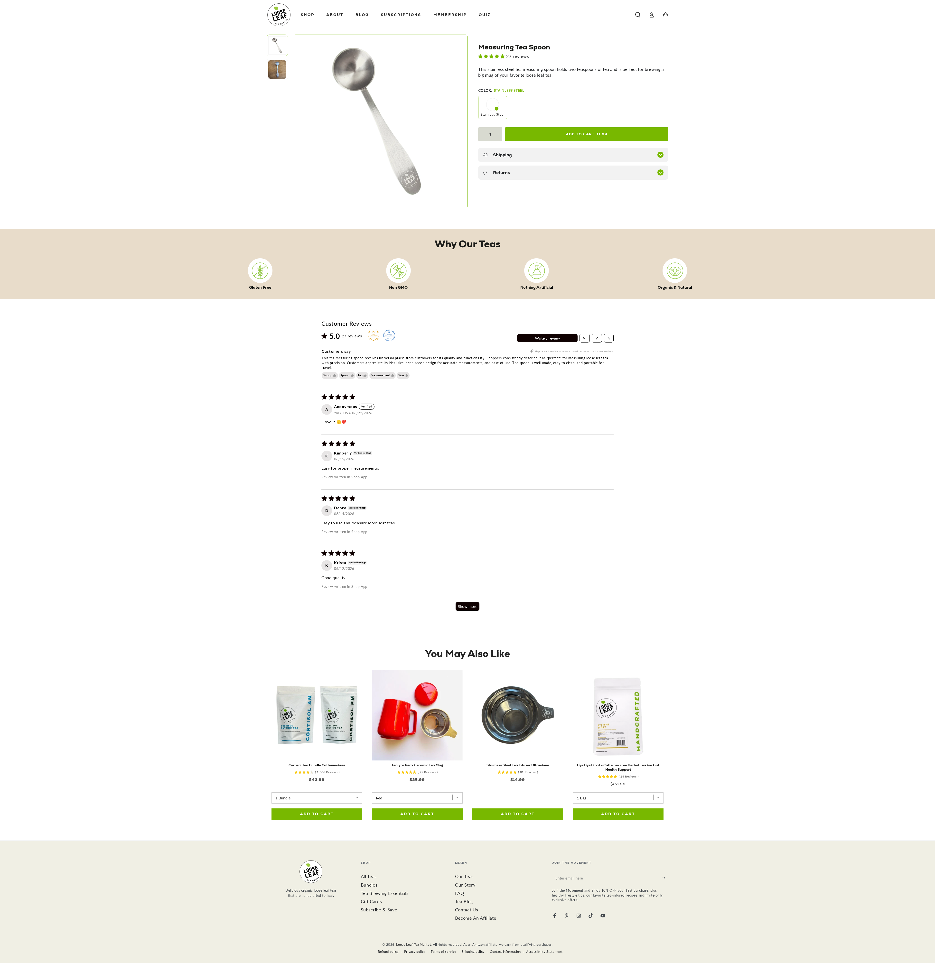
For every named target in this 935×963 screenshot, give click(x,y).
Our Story (465, 885)
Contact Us (466, 909)
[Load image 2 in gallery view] (277, 69)
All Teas (369, 876)
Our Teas (464, 876)
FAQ (459, 893)
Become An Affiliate (475, 918)
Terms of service (443, 952)
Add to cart (587, 134)
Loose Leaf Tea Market (413, 944)
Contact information (505, 952)
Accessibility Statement (544, 952)
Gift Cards (371, 901)
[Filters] (597, 338)
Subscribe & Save (379, 909)
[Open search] (585, 338)
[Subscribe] (665, 878)
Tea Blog (464, 901)
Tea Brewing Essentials (385, 893)
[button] (638, 15)
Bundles (369, 885)
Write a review (547, 338)
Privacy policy (414, 952)
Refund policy (388, 952)
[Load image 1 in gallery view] (277, 45)
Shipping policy (473, 952)
